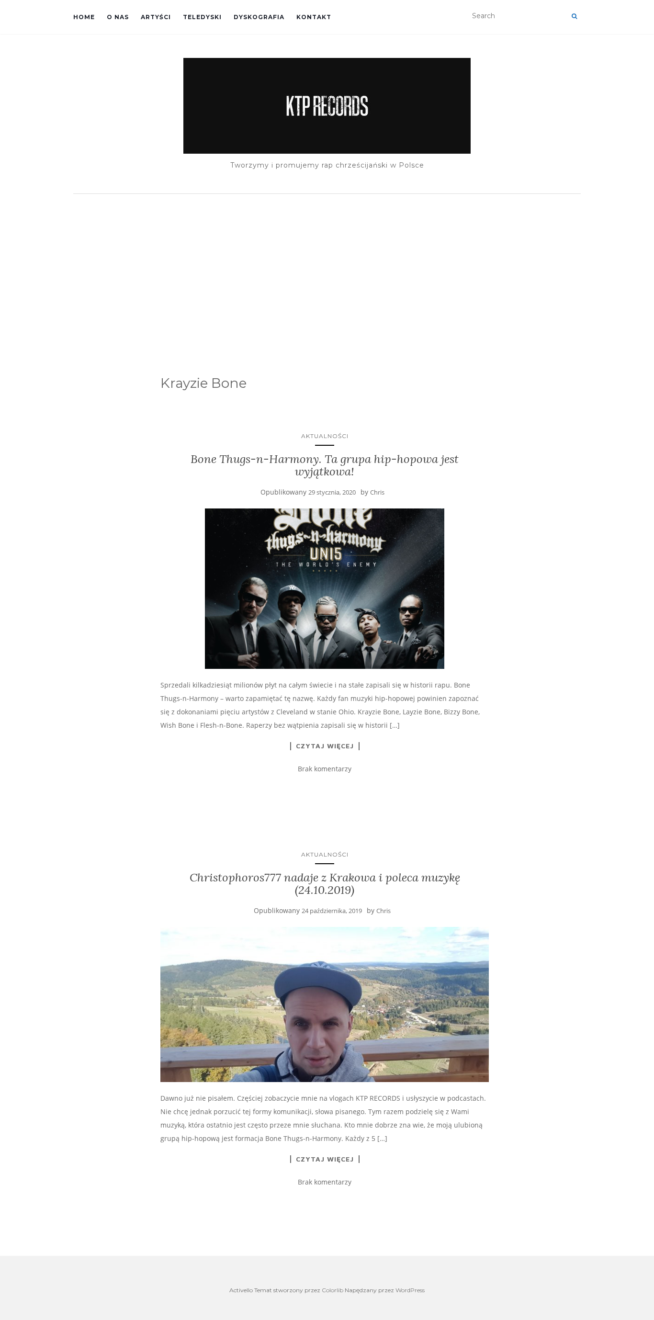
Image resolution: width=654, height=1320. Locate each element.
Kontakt (313, 17)
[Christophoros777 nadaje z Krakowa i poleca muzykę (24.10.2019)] (324, 1004)
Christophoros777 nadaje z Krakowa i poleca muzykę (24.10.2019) (325, 883)
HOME (84, 17)
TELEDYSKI (202, 17)
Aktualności (325, 436)
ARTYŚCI (156, 17)
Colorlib (332, 1290)
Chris (377, 492)
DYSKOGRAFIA (259, 17)
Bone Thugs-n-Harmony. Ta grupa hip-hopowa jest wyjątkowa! (325, 465)
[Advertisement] (327, 270)
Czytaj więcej (325, 746)
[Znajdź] (574, 16)
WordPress (410, 1290)
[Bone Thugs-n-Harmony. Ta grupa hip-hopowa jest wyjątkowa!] (324, 588)
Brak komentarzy (324, 768)
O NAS (118, 17)
